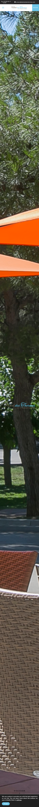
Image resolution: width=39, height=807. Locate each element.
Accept (6, 804)
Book (35, 8)
